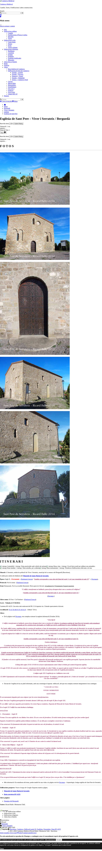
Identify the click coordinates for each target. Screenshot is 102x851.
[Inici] (5, 105)
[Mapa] (0, 17)
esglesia (6, 112)
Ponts (9, 46)
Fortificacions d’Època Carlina (17, 35)
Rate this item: (4, 123)
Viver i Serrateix (9, 110)
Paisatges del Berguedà (11, 801)
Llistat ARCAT (13, 94)
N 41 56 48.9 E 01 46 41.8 (17, 610)
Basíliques (11, 51)
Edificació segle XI (30, 829)
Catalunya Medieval (6, 4)
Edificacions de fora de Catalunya (18, 71)
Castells (10, 33)
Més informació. (50, 840)
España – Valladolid (18, 78)
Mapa (6, 106)
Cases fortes (12, 42)
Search (2, 11)
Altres (6, 67)
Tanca (2, 848)
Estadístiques (12, 87)
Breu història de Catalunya (16, 69)
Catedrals (11, 53)
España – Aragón (17, 72)
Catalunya (20, 829)
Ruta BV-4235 (56, 829)
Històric (6, 96)
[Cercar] (22, 13)
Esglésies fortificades (14, 58)
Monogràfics (12, 85)
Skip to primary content (7, 26)
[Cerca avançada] (1, 15)
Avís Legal (13, 833)
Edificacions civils (9, 40)
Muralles (10, 37)
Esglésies (11, 56)
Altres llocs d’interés (10, 62)
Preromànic (47, 829)
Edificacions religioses (11, 49)
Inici (5, 29)
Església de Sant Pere (10, 114)
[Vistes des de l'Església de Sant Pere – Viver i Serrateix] (25, 556)
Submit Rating (18, 123)
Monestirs (11, 60)
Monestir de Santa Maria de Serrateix (36, 576)
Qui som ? (11, 89)
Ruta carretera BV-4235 (12, 794)
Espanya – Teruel (17, 76)
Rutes (6, 63)
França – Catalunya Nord (20, 80)
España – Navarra (17, 74)
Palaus (10, 44)
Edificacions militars (10, 31)
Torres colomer (12, 47)
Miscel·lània (12, 83)
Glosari (10, 81)
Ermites (10, 54)
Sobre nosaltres (5, 833)
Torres (10, 38)
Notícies (6, 65)
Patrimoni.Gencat (26, 579)
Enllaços (10, 90)
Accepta (58, 840)
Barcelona (13, 829)
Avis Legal (11, 92)
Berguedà (7, 108)
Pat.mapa (94, 579)
